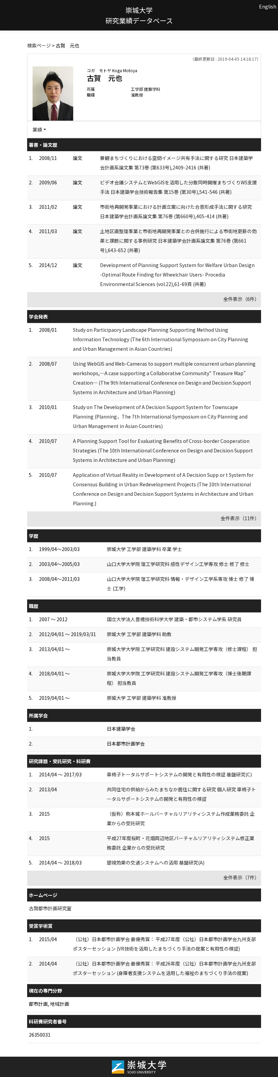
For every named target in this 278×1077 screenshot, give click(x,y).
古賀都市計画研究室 (50, 908)
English (267, 6)
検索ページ (39, 45)
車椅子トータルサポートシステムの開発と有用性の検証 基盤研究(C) (179, 774)
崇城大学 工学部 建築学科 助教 (139, 634)
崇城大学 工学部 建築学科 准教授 (141, 697)
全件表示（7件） (241, 877)
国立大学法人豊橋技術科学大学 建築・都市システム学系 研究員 (174, 619)
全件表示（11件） (240, 518)
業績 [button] (37, 129)
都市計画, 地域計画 (49, 1003)
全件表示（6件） (241, 299)
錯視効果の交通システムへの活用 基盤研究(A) (155, 862)
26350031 (40, 1034)
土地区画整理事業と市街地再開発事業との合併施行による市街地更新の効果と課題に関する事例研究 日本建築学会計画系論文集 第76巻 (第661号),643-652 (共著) (178, 240)
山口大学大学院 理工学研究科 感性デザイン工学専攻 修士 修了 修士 (178, 564)
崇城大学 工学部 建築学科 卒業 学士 (144, 549)
